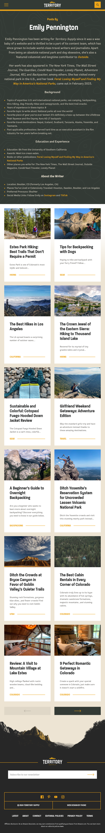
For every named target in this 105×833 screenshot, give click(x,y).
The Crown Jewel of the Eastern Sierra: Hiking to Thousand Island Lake (75, 331)
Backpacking (16, 525)
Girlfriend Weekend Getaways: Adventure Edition (77, 411)
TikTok (64, 195)
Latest (15, 815)
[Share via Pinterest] (49, 796)
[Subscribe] (91, 775)
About (25, 815)
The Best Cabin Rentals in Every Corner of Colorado (75, 579)
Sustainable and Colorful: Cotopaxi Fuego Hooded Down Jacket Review (26, 413)
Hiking (13, 275)
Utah (12, 614)
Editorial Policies (54, 815)
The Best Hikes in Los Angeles (26, 326)
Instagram (50, 195)
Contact (37, 815)
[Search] (97, 5)
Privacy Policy (75, 815)
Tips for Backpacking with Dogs (76, 249)
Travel (63, 439)
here (61, 826)
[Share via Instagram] (62, 796)
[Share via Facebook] (42, 796)
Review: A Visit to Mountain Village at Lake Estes (25, 668)
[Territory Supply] (52, 4)
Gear (62, 275)
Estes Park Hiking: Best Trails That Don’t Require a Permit (27, 251)
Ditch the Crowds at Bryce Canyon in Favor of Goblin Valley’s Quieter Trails (27, 582)
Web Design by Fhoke (76, 805)
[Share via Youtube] (55, 797)
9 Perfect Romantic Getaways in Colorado (75, 668)
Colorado (65, 614)
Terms (90, 815)
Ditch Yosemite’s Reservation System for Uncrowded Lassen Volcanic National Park (76, 498)
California (15, 357)
